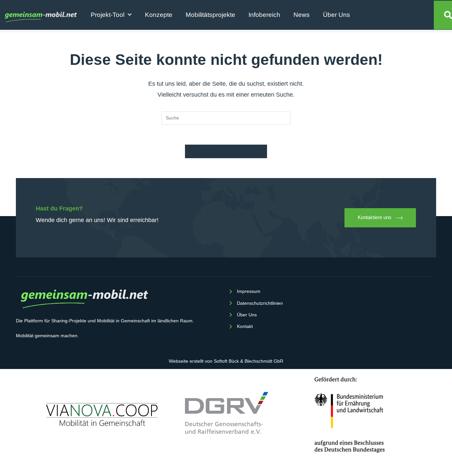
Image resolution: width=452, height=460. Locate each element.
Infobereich (264, 14)
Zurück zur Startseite (226, 151)
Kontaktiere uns (374, 217)
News (302, 14)
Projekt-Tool (107, 14)
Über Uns (336, 14)
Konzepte (158, 14)
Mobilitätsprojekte (210, 14)
